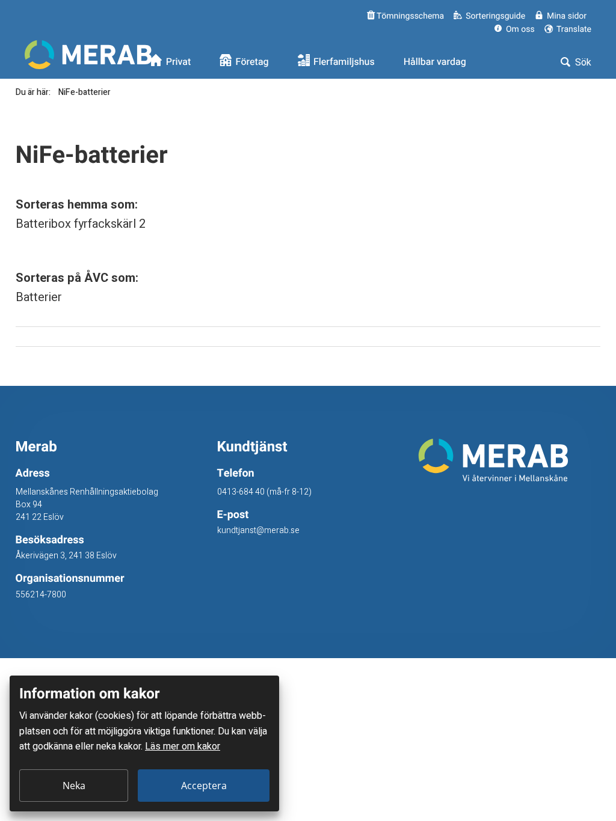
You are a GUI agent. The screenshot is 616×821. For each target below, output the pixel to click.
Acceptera (204, 785)
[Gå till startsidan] (509, 460)
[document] (144, 743)
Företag (252, 62)
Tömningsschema (409, 16)
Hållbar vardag (435, 62)
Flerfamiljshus (344, 62)
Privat (178, 62)
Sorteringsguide (495, 16)
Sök (582, 62)
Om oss (520, 29)
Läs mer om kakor (182, 746)
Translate (573, 29)
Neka (74, 785)
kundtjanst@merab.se (258, 530)
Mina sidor (567, 16)
